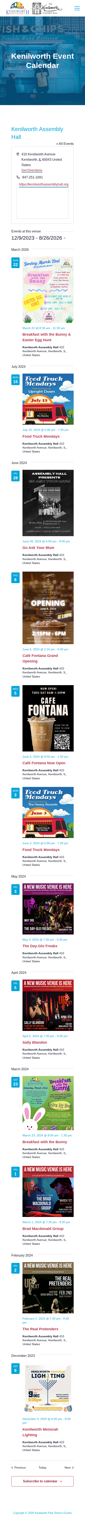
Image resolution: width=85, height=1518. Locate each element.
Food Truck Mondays (41, 436)
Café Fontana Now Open (43, 763)
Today (42, 1467)
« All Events (65, 143)
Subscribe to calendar (40, 1481)
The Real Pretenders (40, 1329)
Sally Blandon (34, 1042)
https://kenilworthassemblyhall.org (43, 184)
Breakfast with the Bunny (44, 1142)
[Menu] (77, 8)
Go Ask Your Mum (38, 548)
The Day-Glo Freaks (39, 946)
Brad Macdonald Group (43, 1229)
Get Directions (31, 170)
